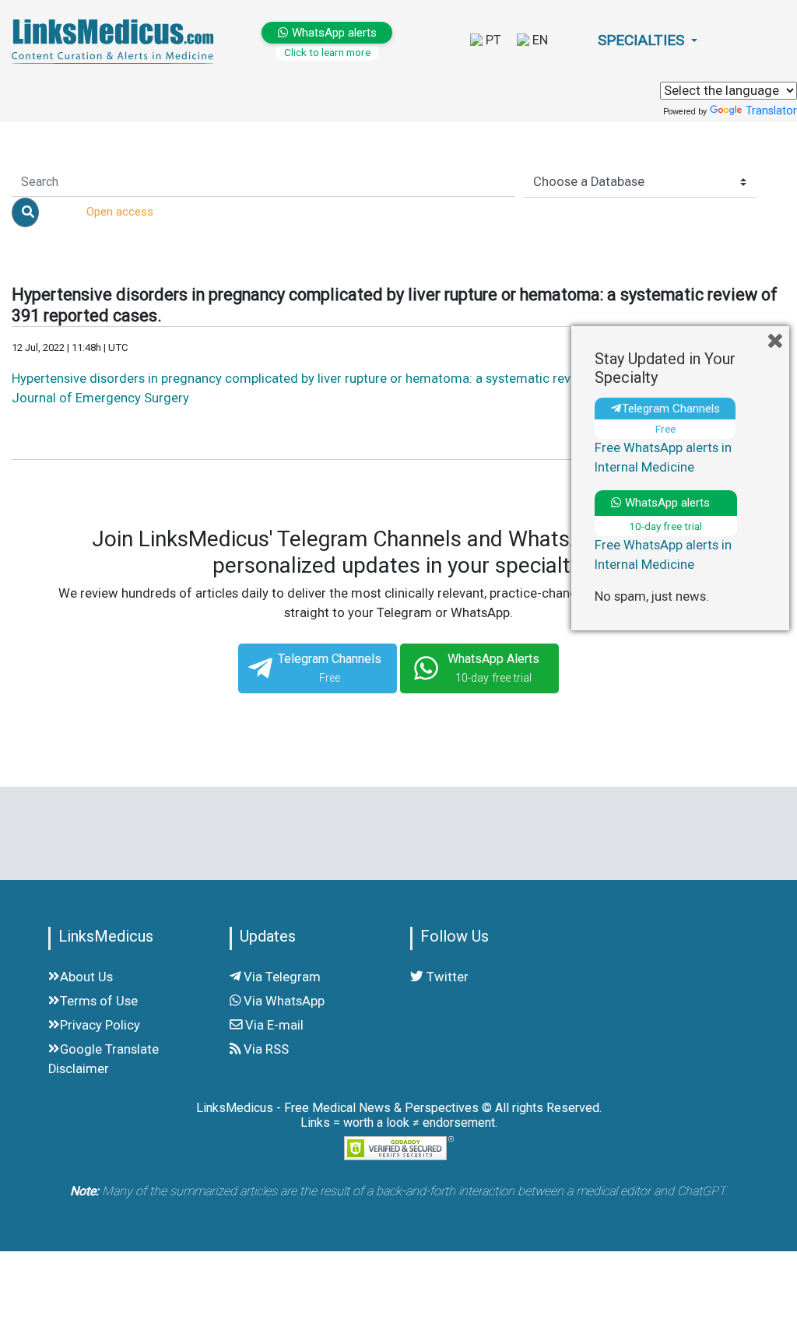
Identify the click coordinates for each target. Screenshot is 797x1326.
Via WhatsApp (283, 1001)
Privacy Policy (100, 1025)
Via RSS (265, 1049)
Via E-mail (273, 1025)
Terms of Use (99, 1001)
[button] (647, 41)
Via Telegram (281, 977)
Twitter (446, 977)
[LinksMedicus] (99, 41)
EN (538, 40)
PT (492, 40)
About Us (86, 977)
